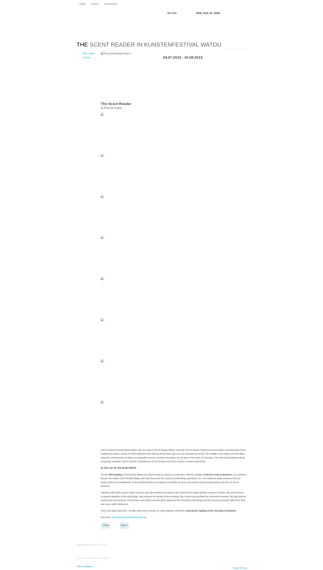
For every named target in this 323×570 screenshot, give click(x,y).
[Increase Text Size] (185, 13)
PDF (85, 53)
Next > (124, 525)
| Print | (91, 53)
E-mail (86, 57)
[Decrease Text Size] (181, 13)
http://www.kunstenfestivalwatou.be (129, 517)
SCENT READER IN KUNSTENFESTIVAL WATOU (148, 44)
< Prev (105, 525)
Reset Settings (85, 566)
